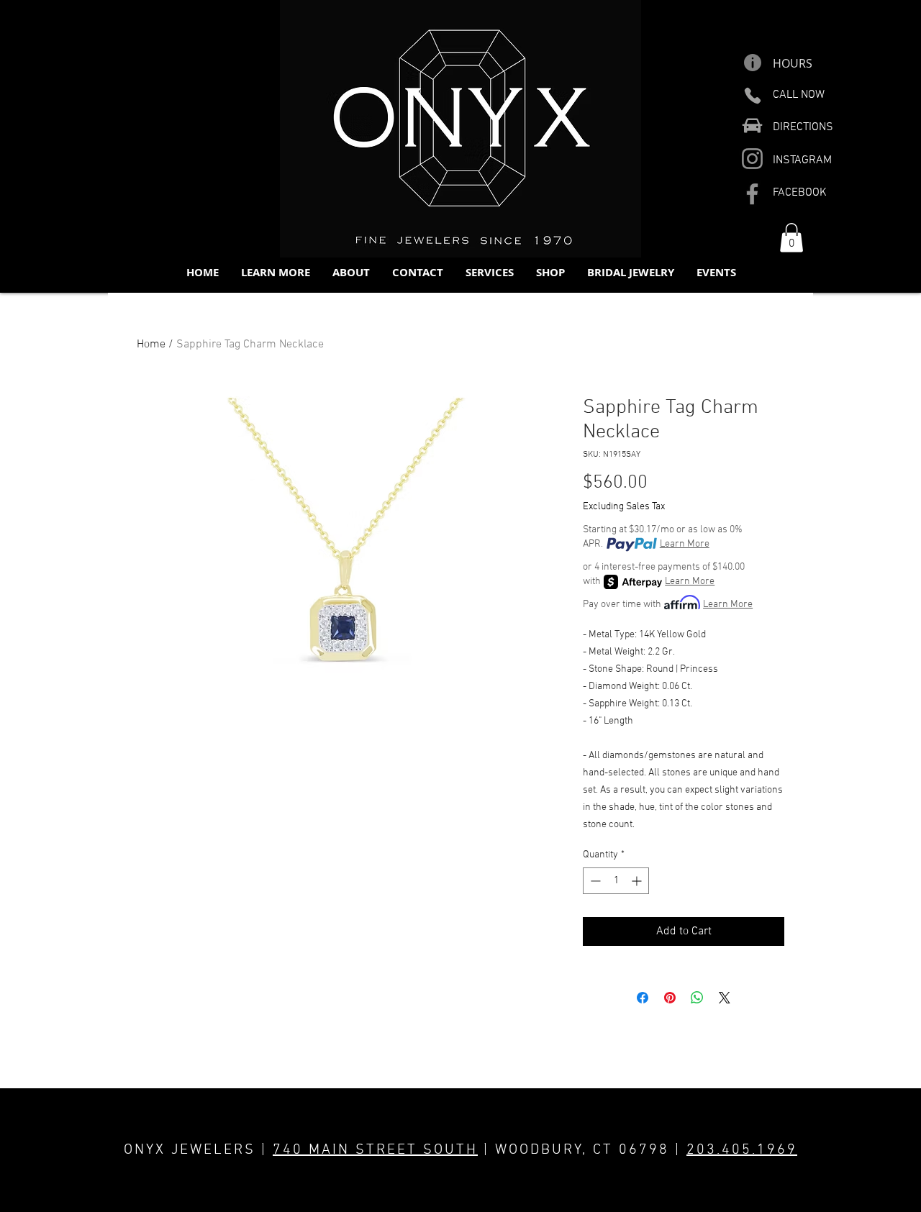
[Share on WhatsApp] (697, 997)
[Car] (752, 125)
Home (151, 344)
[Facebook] (752, 194)
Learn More (684, 544)
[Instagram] (752, 159)
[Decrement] (594, 880)
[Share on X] (724, 997)
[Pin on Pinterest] (670, 997)
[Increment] (638, 880)
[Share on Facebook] (642, 997)
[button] (275, 272)
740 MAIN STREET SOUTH (375, 1150)
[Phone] (752, 95)
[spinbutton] (616, 880)
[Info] (752, 62)
